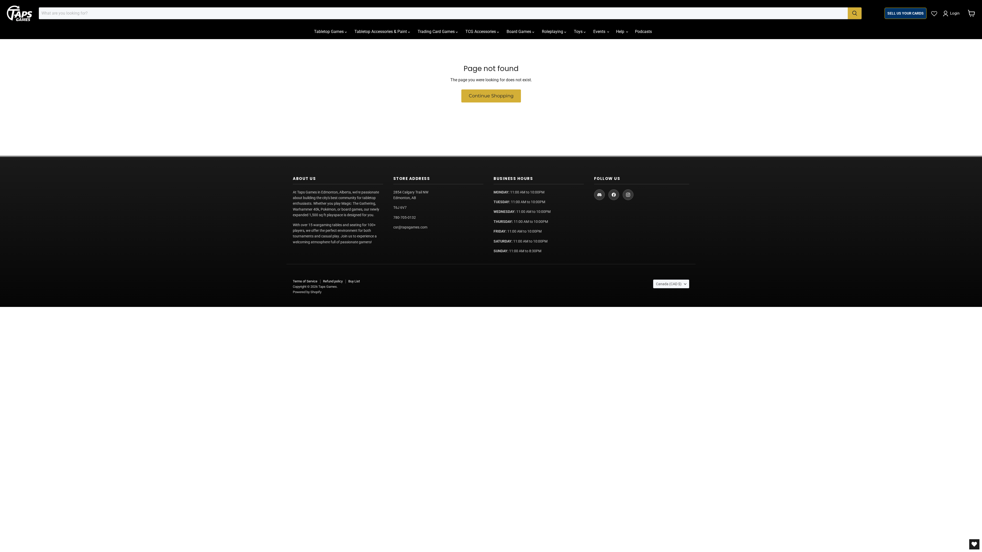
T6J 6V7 (400, 207)
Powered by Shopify (307, 292)
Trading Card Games (437, 31)
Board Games (519, 31)
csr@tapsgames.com (410, 227)
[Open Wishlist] (974, 544)
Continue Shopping (491, 96)
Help (620, 31)
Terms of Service (305, 281)
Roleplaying (553, 31)
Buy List (354, 281)
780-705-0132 (404, 217)
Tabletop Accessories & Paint (381, 31)
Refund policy (333, 281)
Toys (579, 31)
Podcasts (643, 31)
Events (599, 31)
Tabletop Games (329, 31)
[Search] (855, 13)
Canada (669, 284)
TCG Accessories (481, 31)
